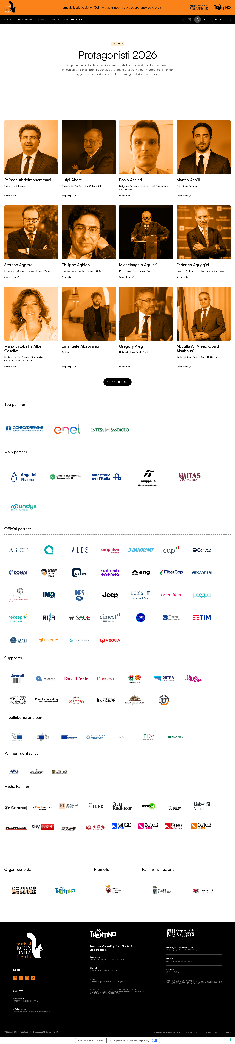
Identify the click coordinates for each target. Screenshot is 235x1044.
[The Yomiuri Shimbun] (69, 825)
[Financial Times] (69, 804)
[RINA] (49, 618)
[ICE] (149, 737)
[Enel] (67, 430)
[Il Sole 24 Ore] (96, 805)
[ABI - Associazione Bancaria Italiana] (18, 550)
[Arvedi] (17, 678)
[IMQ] (49, 595)
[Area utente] (189, 19)
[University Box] (164, 700)
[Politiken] (16, 825)
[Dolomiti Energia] (110, 572)
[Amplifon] (110, 550)
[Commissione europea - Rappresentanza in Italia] (43, 737)
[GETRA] (164, 678)
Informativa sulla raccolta (91, 1040)
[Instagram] (15, 978)
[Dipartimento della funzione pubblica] (96, 737)
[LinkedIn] (27, 978)
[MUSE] (193, 678)
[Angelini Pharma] (23, 477)
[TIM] (202, 618)
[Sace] (79, 618)
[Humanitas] (175, 737)
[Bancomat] (141, 550)
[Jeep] (110, 595)
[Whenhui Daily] (96, 824)
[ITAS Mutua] (189, 477)
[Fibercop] (171, 572)
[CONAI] (18, 572)
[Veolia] (110, 640)
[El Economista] (43, 805)
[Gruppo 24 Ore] (23, 890)
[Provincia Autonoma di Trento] (113, 890)
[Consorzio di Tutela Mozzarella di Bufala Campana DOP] (134, 678)
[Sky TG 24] (43, 824)
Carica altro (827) (117, 382)
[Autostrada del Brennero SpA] (65, 477)
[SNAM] (141, 618)
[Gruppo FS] (148, 477)
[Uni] (18, 640)
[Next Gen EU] (69, 737)
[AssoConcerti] (37, 771)
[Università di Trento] (203, 890)
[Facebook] (21, 978)
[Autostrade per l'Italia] (106, 477)
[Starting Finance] (105, 700)
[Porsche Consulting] (47, 700)
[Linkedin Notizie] (202, 805)
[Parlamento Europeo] (16, 737)
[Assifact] (47, 678)
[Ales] (79, 550)
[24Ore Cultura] (149, 825)
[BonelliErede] (76, 678)
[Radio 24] (149, 805)
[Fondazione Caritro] (59, 771)
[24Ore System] (202, 825)
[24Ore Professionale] (175, 825)
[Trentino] (65, 890)
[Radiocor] (122, 805)
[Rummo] (76, 700)
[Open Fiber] (171, 595)
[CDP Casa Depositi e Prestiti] (171, 550)
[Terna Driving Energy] (171, 618)
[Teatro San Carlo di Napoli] (134, 700)
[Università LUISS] (141, 595)
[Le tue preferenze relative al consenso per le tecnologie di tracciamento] (230, 1039)
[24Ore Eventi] (122, 825)
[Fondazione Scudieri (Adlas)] (18, 595)
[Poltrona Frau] (17, 700)
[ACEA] (49, 550)
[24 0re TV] (175, 804)
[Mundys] (23, 507)
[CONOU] (49, 572)
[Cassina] (105, 678)
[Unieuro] (49, 640)
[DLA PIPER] (79, 572)
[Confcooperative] (24, 430)
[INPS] (79, 595)
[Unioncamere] (79, 640)
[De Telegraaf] (16, 805)
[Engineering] (141, 572)
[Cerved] (202, 550)
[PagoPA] (202, 595)
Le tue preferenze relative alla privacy (129, 1040)
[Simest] (110, 618)
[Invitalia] (122, 737)
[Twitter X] (33, 978)
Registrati (221, 19)
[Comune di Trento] (161, 890)
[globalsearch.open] (183, 19)
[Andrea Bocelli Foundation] (14, 771)
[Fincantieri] (202, 572)
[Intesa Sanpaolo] (110, 430)
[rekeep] (18, 618)
